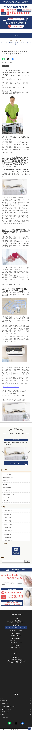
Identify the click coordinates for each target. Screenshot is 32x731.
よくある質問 (4, 717)
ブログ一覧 (18, 40)
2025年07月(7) (7, 534)
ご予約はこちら (5, 711)
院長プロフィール (5, 700)
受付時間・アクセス (6, 709)
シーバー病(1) (7, 490)
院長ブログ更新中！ (16, 463)
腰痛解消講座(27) (8, 477)
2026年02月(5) (7, 511)
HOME (10, 40)
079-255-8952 (16, 635)
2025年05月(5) (7, 541)
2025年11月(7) (7, 521)
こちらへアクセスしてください (17, 627)
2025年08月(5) (7, 531)
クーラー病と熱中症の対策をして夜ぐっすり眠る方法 (16, 52)
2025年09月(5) (7, 527)
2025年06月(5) (7, 537)
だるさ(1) (6, 500)
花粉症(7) (6, 480)
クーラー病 (5, 65)
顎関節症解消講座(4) (9, 494)
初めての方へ (4, 703)
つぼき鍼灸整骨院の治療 (7, 706)
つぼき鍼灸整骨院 (16, 7)
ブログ (2, 714)
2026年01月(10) (8, 514)
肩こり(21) (6, 497)
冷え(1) (5, 484)
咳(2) (4, 504)
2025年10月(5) (7, 524)
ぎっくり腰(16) (7, 474)
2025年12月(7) (7, 517)
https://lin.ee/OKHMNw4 (11, 387)
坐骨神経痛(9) (7, 487)
